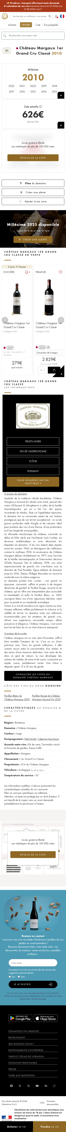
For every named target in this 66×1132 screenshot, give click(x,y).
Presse (12, 1069)
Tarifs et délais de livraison (26, 1056)
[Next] (61, 320)
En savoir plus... (38, 769)
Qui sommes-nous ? (21, 1043)
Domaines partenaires (22, 1062)
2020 (33, 86)
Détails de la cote (33, 157)
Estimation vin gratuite (23, 1031)
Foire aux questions (21, 1075)
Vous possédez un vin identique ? (33, 482)
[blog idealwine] (54, 1086)
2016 (22, 91)
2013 (54, 91)
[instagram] (28, 1086)
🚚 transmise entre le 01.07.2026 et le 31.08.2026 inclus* (33, 6)
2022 (11, 86)
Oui (13, 976)
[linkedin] (46, 1086)
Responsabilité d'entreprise (25, 1050)
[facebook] (11, 1086)
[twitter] (20, 1086)
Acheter (12, 25)
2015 (33, 91)
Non (23, 976)
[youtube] (37, 1086)
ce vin (16, 1126)
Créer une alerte (36, 192)
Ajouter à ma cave (36, 201)
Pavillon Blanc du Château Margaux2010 (17, 697)
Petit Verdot (30, 739)
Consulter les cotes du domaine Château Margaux (33, 676)
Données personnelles (53, 1103)
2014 (44, 91)
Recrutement (16, 1037)
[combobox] (49, 352)
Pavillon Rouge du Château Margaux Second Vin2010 (46, 697)
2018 (54, 86)
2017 (11, 91)
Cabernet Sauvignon (48, 739)
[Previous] (5, 320)
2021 (22, 86)
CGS (42, 1102)
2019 (44, 86)
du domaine (35, 183)
